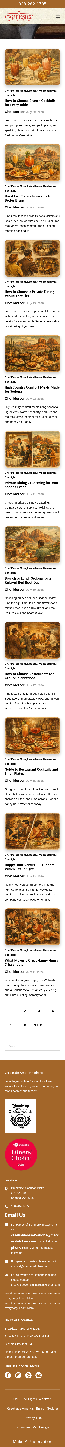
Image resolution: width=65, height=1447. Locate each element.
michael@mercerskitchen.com (30, 1266)
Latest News (34, 90)
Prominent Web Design (32, 1427)
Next (39, 1025)
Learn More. (27, 1298)
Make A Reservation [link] (32, 1441)
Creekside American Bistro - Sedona (32, 1408)
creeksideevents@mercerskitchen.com (35, 1284)
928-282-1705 (20, 1206)
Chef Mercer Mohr (15, 90)
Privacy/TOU (33, 1418)
